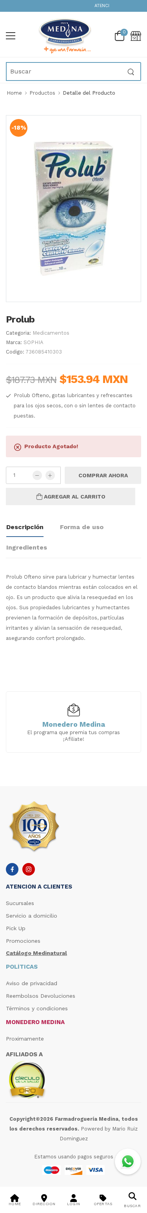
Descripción (25, 527)
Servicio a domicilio (31, 915)
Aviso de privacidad (31, 983)
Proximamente (25, 1038)
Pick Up (15, 928)
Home (14, 93)
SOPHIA (34, 342)
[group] (73, 721)
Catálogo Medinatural (36, 953)
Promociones (23, 941)
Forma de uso (81, 527)
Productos (42, 93)
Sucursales (20, 903)
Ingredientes (26, 547)
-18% (18, 127)
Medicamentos (51, 333)
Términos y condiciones (37, 1008)
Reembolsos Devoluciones (40, 996)
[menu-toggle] (10, 35)
